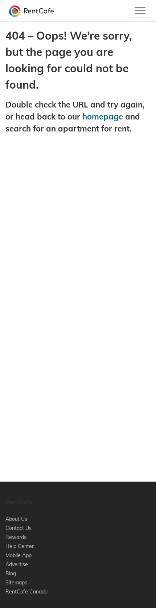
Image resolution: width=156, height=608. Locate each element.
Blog (10, 573)
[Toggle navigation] (140, 11)
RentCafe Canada (26, 591)
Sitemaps (16, 582)
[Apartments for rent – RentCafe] (29, 10)
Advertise (16, 564)
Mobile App (18, 555)
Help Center (19, 546)
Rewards (15, 537)
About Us (16, 519)
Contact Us (18, 528)
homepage (102, 117)
